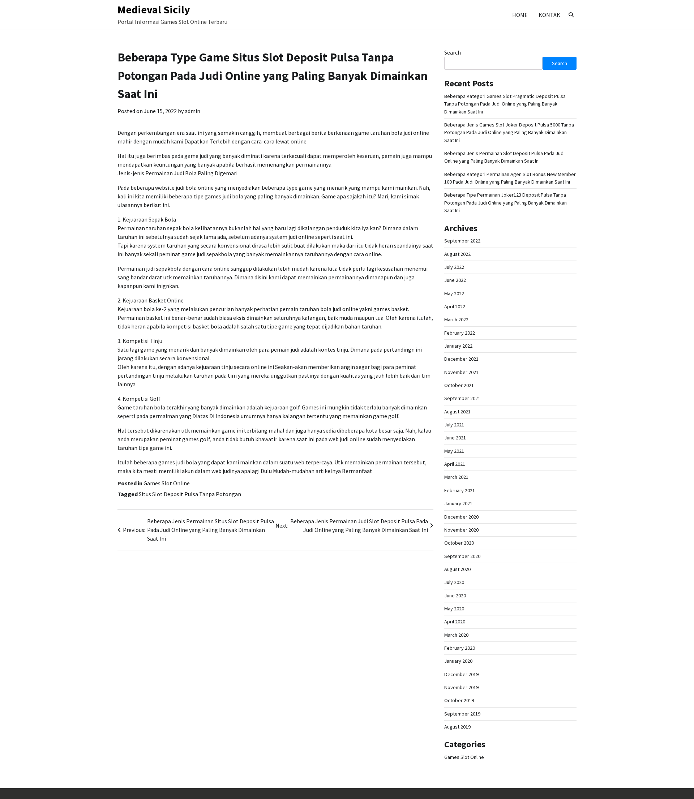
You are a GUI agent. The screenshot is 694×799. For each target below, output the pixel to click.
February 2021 (459, 490)
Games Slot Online (166, 483)
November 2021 (461, 372)
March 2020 (456, 635)
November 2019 (461, 687)
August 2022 (457, 254)
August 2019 (457, 726)
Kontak (549, 14)
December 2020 (461, 517)
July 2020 (454, 582)
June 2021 (455, 437)
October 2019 (459, 700)
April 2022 (454, 306)
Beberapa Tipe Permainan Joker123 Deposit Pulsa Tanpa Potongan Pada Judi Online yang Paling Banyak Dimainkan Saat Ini (505, 203)
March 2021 (456, 477)
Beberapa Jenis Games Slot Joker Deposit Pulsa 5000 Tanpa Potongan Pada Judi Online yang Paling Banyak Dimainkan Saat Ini (509, 132)
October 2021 (459, 385)
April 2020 (454, 621)
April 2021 (454, 464)
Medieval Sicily (153, 9)
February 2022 (459, 333)
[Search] (571, 14)
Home (520, 14)
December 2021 (461, 359)
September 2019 (462, 713)
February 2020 (459, 648)
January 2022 (458, 346)
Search (452, 52)
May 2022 (454, 293)
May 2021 (454, 451)
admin (192, 111)
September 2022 (462, 240)
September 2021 (462, 398)
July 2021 (454, 424)
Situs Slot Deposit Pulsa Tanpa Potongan (190, 494)
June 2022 (455, 280)
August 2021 (457, 411)
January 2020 (458, 661)
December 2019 (461, 674)
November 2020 (461, 530)
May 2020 (454, 608)
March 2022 (456, 319)
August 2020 (457, 569)
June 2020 (455, 595)
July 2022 (454, 267)
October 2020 (459, 543)
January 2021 (458, 503)
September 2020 (462, 556)
